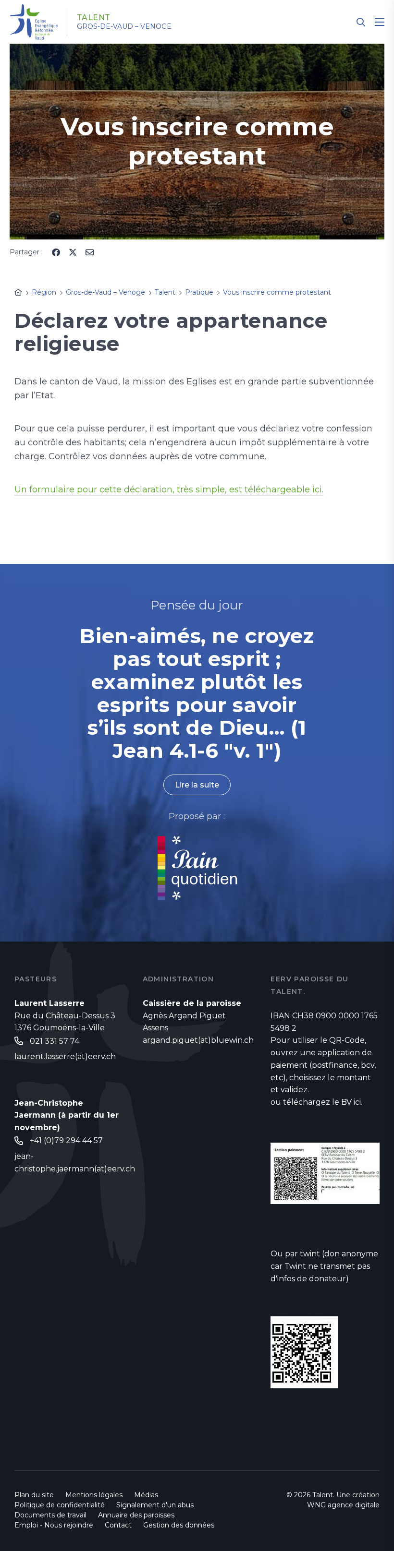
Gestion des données (178, 1525)
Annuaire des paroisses (136, 1515)
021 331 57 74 (54, 1041)
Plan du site (34, 1495)
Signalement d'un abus (155, 1505)
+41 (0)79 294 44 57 (66, 1140)
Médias (146, 1495)
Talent (94, 18)
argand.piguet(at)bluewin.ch (198, 1040)
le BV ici (346, 1102)
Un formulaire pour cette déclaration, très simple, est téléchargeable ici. (168, 489)
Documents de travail (50, 1515)
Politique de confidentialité (59, 1505)
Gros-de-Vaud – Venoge (124, 26)
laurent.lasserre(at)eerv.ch (65, 1056)
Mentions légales (94, 1495)
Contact (118, 1525)
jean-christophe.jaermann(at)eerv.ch (74, 1162)
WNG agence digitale (343, 1505)
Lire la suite (197, 784)
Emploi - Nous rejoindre (53, 1525)
